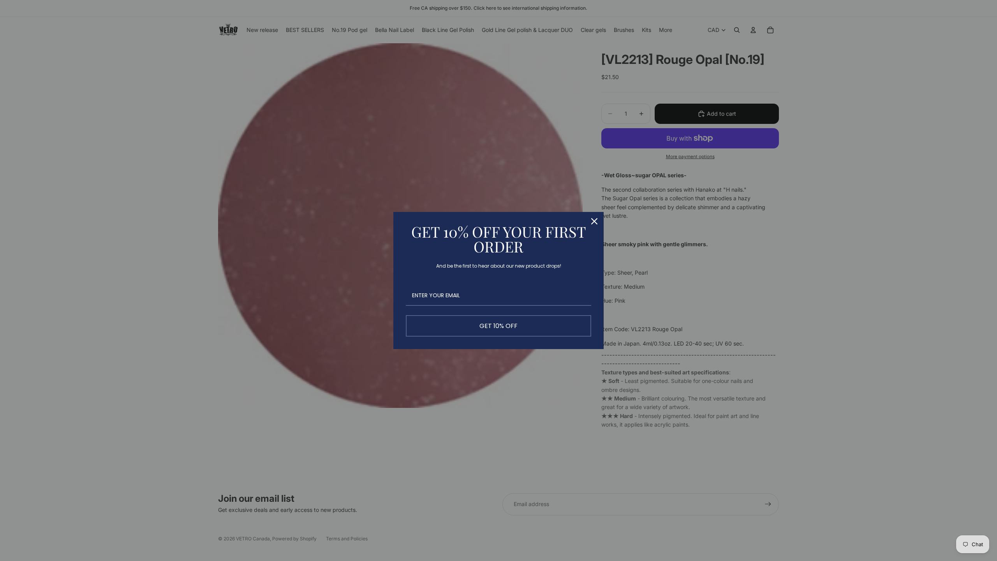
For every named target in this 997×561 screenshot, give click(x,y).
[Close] (594, 221)
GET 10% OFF (498, 325)
